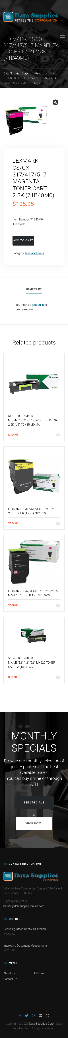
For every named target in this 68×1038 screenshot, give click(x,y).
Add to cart (23, 240)
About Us (9, 973)
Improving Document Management (25, 945)
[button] (55, 102)
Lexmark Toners (34, 253)
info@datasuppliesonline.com (25, 906)
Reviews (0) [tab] (34, 288)
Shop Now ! (34, 823)
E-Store (39, 973)
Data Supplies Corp (41, 1023)
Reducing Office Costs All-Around (25, 929)
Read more (59, 523)
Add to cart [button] (59, 435)
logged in (38, 304)
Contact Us (10, 979)
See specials (34, 802)
